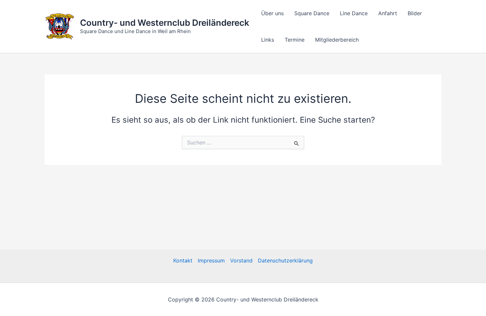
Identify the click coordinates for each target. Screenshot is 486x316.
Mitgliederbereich (337, 39)
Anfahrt (387, 13)
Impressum (211, 260)
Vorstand (241, 260)
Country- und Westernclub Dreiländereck (164, 23)
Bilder (415, 13)
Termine (294, 39)
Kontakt (182, 260)
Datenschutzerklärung (285, 260)
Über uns (272, 13)
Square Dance (311, 13)
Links (267, 39)
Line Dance (354, 13)
